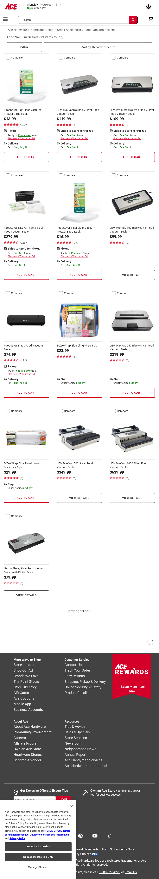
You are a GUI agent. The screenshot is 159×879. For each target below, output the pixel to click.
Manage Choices (38, 867)
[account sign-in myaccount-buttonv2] (149, 6)
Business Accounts (28, 709)
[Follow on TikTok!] (109, 835)
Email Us (131, 872)
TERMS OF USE (53, 830)
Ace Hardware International (86, 766)
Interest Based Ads (85, 849)
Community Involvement (33, 732)
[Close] (71, 806)
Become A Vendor (27, 760)
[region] (38, 839)
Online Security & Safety (83, 687)
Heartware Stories (28, 754)
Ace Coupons (24, 698)
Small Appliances (69, 29)
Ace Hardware (17, 29)
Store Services (76, 738)
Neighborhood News (80, 749)
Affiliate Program (27, 743)
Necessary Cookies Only (38, 856)
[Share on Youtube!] (95, 835)
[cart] (152, 19)
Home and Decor (41, 29)
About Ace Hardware (30, 726)
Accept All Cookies (38, 846)
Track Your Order (77, 670)
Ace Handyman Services (83, 760)
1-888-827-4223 (109, 872)
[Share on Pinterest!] (80, 835)
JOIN (63, 800)
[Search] (133, 20)
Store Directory (25, 687)
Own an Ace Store (27, 749)
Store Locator (24, 665)
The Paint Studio (26, 681)
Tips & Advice (75, 726)
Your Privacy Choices (76, 854)
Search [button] (26, 19)
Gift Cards (21, 693)
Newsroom (73, 743)
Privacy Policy (17, 838)
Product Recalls (76, 693)
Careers (20, 738)
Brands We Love (26, 676)
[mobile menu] (5, 19)
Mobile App (22, 704)
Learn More (129, 687)
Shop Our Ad (23, 670)
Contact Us (73, 665)
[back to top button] (151, 641)
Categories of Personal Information (49, 834)
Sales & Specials (77, 732)
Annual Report (75, 754)
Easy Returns (75, 676)
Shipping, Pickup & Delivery (85, 681)
